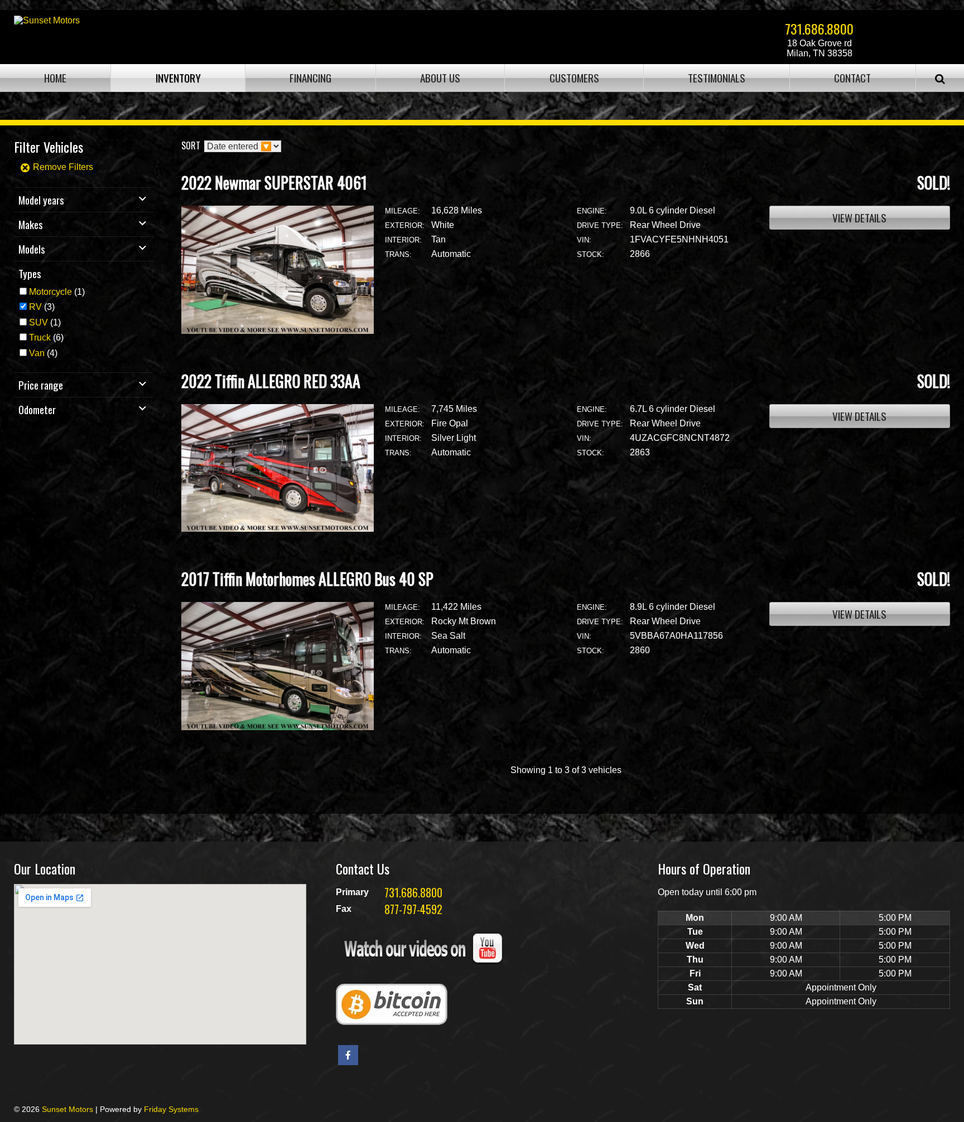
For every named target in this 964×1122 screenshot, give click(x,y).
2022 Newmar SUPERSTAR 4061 (274, 182)
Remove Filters (62, 167)
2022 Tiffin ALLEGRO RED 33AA (270, 381)
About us (440, 78)
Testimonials (716, 78)
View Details (859, 218)
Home (55, 78)
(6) (46, 337)
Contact (852, 78)
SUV (38, 322)
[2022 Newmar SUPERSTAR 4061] (277, 331)
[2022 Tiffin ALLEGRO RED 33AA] (277, 528)
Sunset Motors (67, 1109)
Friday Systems (171, 1109)
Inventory (178, 78)
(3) (42, 307)
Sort (190, 145)
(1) (57, 292)
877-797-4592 (413, 909)
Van (37, 353)
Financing (310, 78)
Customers (574, 78)
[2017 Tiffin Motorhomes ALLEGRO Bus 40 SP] (277, 727)
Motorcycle (50, 292)
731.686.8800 (819, 28)
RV (35, 307)
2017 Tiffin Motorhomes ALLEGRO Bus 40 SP (307, 578)
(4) (43, 353)
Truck (40, 337)
